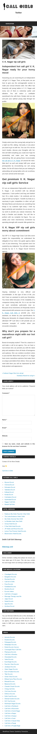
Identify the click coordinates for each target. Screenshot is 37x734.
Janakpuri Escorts (10, 667)
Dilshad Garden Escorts (12, 698)
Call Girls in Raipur (10, 713)
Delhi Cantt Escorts (11, 696)
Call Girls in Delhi (7, 470)
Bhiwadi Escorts (10, 681)
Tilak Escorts (9, 674)
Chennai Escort (9, 485)
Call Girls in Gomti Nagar (12, 711)
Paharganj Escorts (10, 642)
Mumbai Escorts (10, 579)
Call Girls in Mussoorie (12, 708)
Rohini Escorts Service (12, 647)
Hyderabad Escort (10, 499)
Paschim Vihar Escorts (12, 664)
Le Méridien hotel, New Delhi (13, 521)
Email (4, 428)
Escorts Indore (9, 591)
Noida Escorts (9, 601)
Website (4, 436)
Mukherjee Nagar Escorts (12, 703)
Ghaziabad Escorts (11, 657)
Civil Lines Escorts (10, 691)
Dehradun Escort (10, 487)
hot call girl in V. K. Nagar (11, 160)
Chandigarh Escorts (11, 574)
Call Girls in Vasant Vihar (12, 721)
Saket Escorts (9, 659)
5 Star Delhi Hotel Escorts (13, 526)
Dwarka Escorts (10, 640)
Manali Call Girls (10, 504)
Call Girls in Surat (10, 718)
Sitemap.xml (7, 547)
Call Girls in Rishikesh (11, 706)
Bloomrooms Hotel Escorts (13, 533)
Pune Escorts (9, 584)
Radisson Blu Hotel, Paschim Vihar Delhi (17, 514)
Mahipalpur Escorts (11, 644)
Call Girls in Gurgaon (11, 594)
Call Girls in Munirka (11, 654)
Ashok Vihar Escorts (11, 676)
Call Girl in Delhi (9, 581)
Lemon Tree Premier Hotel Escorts (15, 531)
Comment (6, 393)
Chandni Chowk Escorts (12, 686)
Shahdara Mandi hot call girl (25, 375)
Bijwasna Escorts (10, 684)
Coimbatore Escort (10, 497)
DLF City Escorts (10, 701)
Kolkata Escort (9, 492)
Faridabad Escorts (10, 586)
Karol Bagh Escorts (11, 662)
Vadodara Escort (10, 489)
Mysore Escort (9, 482)
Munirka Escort (9, 589)
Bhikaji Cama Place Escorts (13, 679)
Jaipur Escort (9, 599)
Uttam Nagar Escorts (11, 669)
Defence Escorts (10, 694)
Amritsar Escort (9, 606)
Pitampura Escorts (10, 652)
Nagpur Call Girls (10, 502)
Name (4, 419)
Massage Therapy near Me (13, 596)
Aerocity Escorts (10, 637)
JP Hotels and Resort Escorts (14, 529)
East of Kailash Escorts (12, 671)
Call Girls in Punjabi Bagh (12, 726)
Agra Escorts (9, 604)
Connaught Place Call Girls (13, 649)
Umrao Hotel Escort (11, 524)
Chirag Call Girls (10, 689)
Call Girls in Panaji (10, 723)
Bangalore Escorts (10, 577)
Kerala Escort (9, 494)
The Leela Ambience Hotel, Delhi (15, 516)
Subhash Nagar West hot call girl (13, 373)
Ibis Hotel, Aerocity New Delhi (14, 519)
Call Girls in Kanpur (11, 716)
